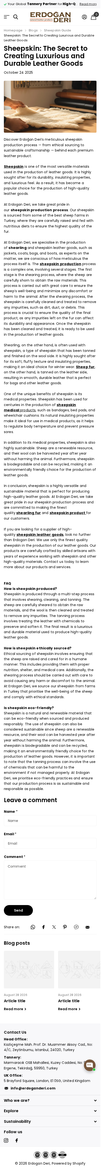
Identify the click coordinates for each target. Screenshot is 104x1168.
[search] (15, 17)
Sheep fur (85, 366)
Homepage (13, 30)
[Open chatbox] (90, 1065)
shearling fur (28, 512)
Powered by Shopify (69, 1163)
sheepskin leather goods (39, 534)
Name (11, 811)
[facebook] (16, 1140)
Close (50, 1100)
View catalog (6, 17)
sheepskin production (60, 263)
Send (18, 910)
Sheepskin (13, 166)
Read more (85, 4)
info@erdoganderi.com (33, 1088)
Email (10, 834)
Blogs (33, 30)
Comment (14, 856)
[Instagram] (6, 1140)
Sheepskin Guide (57, 30)
